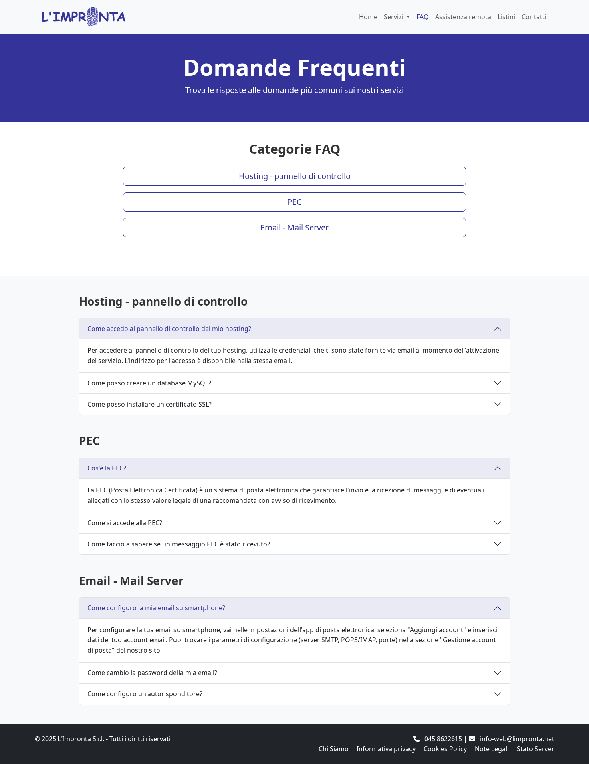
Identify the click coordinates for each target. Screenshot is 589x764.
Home (368, 16)
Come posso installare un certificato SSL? (149, 404)
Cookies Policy (445, 748)
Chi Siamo (334, 748)
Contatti (534, 16)
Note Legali (492, 748)
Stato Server (535, 748)
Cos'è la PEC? (106, 468)
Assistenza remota (463, 16)
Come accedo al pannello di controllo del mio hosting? (169, 328)
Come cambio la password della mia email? (152, 672)
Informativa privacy (386, 748)
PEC (294, 201)
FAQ (422, 16)
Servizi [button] (394, 16)
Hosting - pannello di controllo (295, 176)
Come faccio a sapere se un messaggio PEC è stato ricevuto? (178, 544)
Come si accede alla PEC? (124, 522)
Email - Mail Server (294, 227)
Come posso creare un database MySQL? (149, 383)
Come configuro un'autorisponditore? (144, 693)
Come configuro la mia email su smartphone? (156, 607)
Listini (506, 16)
